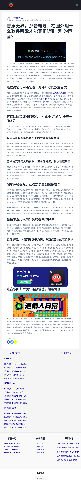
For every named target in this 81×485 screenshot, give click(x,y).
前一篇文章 (15, 353)
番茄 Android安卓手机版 (12, 452)
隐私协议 (40, 446)
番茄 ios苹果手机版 (11, 449)
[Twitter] (12, 342)
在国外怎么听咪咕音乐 (48, 99)
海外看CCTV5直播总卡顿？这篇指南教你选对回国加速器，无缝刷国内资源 (15, 375)
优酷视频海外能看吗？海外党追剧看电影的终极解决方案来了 (15, 403)
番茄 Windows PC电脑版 (12, 443)
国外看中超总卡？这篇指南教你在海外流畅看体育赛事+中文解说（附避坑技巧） (15, 399)
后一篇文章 (66, 353)
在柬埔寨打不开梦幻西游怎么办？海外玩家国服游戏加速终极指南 (15, 417)
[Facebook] (8, 342)
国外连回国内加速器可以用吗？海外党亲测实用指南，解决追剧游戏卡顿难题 (15, 371)
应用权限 (40, 449)
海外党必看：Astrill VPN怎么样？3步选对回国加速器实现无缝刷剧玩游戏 (15, 364)
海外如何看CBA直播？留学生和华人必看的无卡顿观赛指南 (15, 389)
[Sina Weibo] (15, 342)
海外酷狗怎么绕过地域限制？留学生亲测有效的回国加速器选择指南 (15, 396)
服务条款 (40, 443)
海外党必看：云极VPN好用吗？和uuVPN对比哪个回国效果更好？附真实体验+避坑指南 (15, 378)
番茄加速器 (40, 478)
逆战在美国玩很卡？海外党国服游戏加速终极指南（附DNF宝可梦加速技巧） (15, 428)
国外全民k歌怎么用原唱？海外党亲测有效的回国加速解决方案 (15, 392)
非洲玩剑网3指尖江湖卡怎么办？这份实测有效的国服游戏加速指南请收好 (15, 424)
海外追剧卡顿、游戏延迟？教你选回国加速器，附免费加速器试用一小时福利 (15, 368)
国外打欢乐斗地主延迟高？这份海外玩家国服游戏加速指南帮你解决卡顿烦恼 (15, 420)
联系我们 (40, 452)
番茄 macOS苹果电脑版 (12, 446)
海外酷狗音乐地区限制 (61, 93)
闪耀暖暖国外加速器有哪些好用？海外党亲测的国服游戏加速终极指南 (15, 413)
